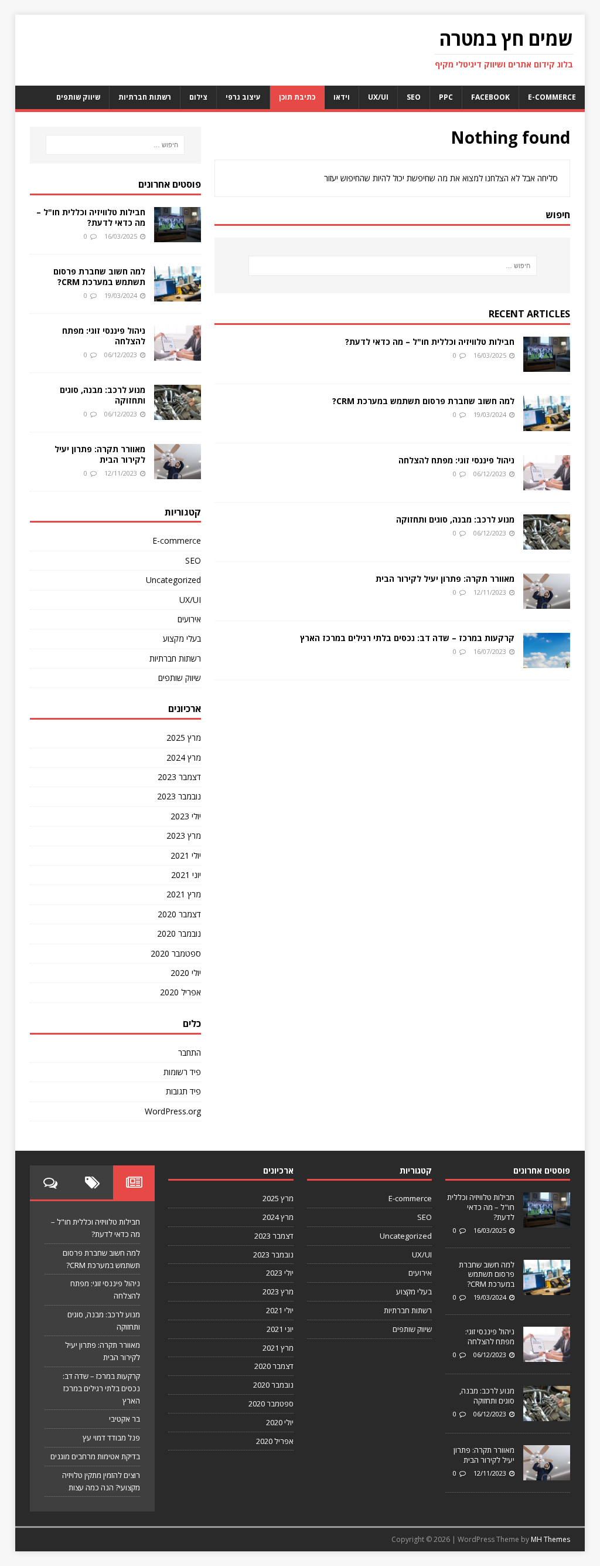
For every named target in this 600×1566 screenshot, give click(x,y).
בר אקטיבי (124, 1419)
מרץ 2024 (183, 757)
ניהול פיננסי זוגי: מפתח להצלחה (456, 460)
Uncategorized (173, 579)
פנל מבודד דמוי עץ (111, 1437)
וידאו (341, 97)
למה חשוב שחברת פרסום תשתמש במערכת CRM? (423, 400)
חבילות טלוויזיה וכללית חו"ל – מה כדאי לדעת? (429, 341)
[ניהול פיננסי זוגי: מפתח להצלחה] (546, 483)
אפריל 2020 (180, 992)
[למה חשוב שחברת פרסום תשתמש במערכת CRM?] (546, 423)
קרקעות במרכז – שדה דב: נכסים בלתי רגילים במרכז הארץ (407, 637)
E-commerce (552, 97)
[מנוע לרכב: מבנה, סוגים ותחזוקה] (546, 542)
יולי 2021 (186, 855)
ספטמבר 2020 (176, 953)
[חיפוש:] (392, 266)
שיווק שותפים (78, 97)
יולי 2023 (186, 816)
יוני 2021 (186, 874)
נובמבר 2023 (179, 796)
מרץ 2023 (183, 835)
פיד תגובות (183, 1091)
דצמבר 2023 (179, 776)
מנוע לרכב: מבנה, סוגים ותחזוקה (455, 519)
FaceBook (490, 97)
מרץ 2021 (183, 894)
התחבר (189, 1052)
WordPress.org (173, 1111)
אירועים (189, 619)
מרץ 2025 (183, 737)
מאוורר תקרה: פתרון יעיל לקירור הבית (445, 578)
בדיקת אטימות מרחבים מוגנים (95, 1456)
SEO (414, 97)
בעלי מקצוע (182, 638)
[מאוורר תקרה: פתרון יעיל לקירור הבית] (546, 601)
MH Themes (550, 1539)
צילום (198, 97)
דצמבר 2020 (179, 914)
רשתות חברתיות (144, 97)
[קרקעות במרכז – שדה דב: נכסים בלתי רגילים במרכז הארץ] (546, 660)
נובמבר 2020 (179, 933)
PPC (446, 97)
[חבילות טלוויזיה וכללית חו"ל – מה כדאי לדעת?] (546, 364)
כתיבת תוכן (297, 97)
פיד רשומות (182, 1071)
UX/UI (378, 97)
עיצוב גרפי (243, 97)
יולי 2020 (186, 972)
